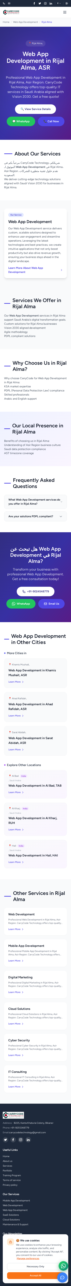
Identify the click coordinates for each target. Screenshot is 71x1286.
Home (6, 22)
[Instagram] (45, 3)
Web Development (13, 1205)
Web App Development (25, 22)
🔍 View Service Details (35, 109)
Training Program (12, 1175)
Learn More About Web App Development (25, 270)
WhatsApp (23, 603)
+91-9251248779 (19, 1127)
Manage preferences (28, 1258)
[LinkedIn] (51, 3)
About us (7, 1161)
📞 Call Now (51, 121)
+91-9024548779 (38, 591)
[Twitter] (40, 3)
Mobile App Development (16, 1200)
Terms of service (12, 1180)
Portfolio (7, 1170)
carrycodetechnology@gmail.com (27, 1132)
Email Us (54, 603)
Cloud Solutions (11, 1219)
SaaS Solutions (11, 1214)
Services (7, 1165)
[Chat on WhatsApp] (63, 1266)
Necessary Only (35, 1266)
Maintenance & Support (15, 1224)
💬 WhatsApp (21, 121)
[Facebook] (34, 3)
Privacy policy (10, 1185)
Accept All (35, 1275)
